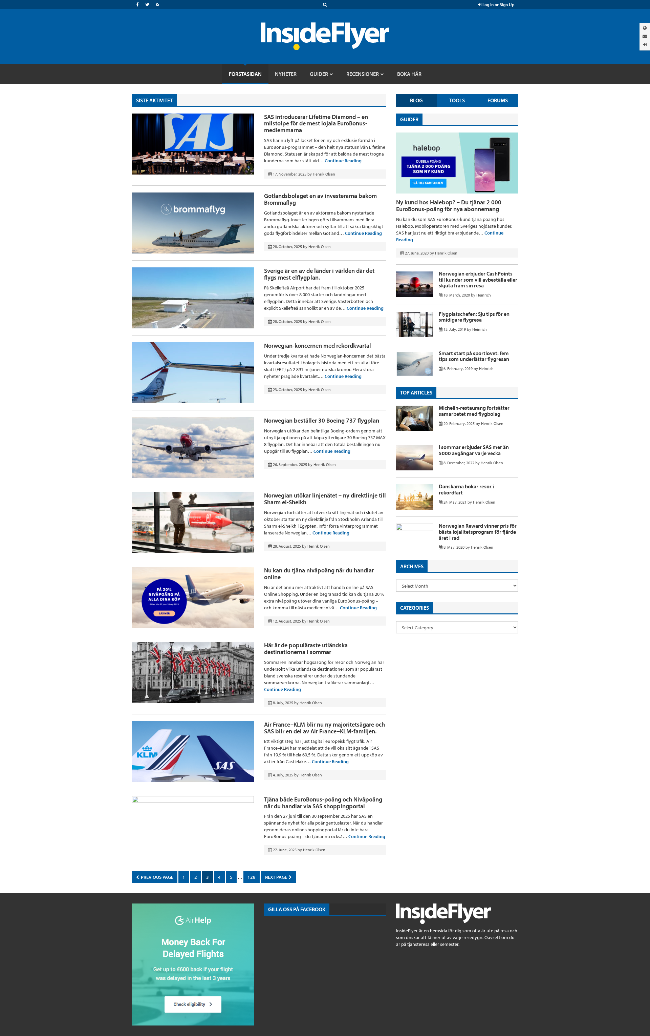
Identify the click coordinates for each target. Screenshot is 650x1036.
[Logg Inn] (645, 44)
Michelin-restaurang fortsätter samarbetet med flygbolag (474, 410)
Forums (498, 100)
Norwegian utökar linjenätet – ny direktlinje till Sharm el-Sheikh (325, 498)
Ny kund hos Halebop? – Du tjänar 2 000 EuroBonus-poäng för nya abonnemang (448, 205)
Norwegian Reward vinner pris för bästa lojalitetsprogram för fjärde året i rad (478, 531)
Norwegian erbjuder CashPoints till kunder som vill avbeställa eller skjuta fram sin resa (478, 279)
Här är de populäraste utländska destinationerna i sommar (306, 648)
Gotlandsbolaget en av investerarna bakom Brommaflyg (320, 199)
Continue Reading (343, 161)
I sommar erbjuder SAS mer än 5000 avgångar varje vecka (474, 450)
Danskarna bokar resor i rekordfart (466, 489)
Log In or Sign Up (498, 4)
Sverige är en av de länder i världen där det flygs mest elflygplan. (319, 274)
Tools (457, 100)
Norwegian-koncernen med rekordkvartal (317, 345)
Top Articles (416, 392)
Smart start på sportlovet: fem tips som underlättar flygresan (474, 356)
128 (251, 877)
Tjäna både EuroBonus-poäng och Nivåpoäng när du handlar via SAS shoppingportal (323, 802)
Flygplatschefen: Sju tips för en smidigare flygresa (474, 316)
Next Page (276, 877)
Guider (409, 119)
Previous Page (156, 877)
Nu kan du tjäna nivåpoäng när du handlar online (319, 573)
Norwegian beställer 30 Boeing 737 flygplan (321, 420)
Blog (416, 100)
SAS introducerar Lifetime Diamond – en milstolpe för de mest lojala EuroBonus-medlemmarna (316, 123)
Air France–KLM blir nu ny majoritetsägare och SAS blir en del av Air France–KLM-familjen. (324, 727)
